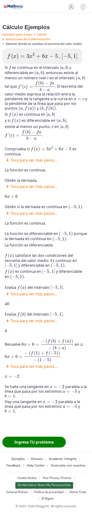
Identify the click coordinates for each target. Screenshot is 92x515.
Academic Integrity (63, 459)
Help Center (36, 465)
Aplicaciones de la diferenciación (27, 39)
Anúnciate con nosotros (68, 465)
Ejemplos (18, 459)
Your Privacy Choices (56, 478)
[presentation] (32, 56)
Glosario (37, 459)
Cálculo (42, 34)
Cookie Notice (27, 478)
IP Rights (48, 498)
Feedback (13, 465)
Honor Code (77, 492)
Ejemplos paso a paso (17, 34)
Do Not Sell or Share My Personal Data (44, 485)
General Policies (17, 492)
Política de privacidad (48, 492)
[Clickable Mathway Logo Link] (13, 6)
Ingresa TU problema (34, 442)
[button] (71, 7)
